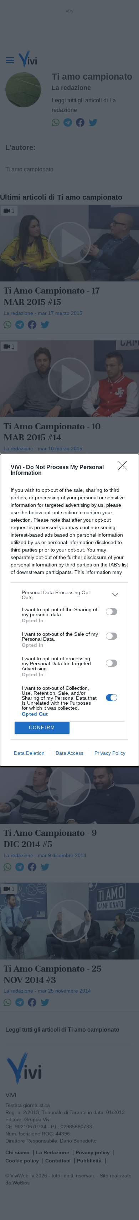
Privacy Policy (109, 753)
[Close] (125, 467)
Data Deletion (29, 753)
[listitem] (69, 595)
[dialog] (69, 610)
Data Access (69, 753)
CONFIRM (42, 727)
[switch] (111, 611)
